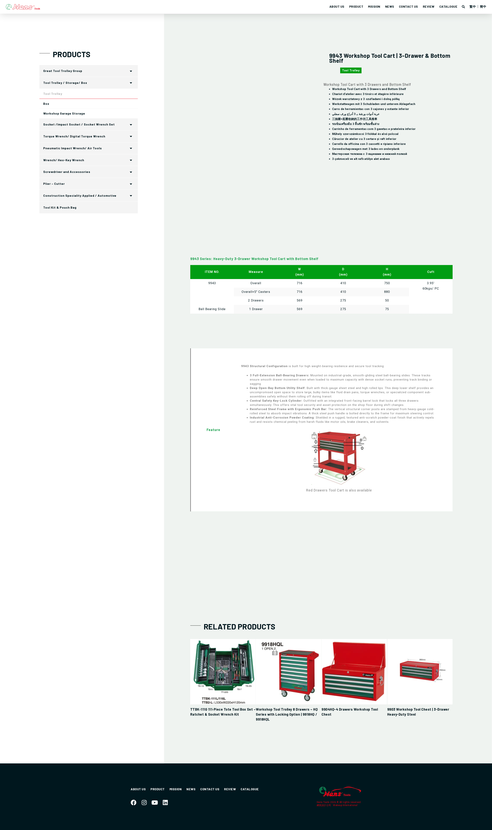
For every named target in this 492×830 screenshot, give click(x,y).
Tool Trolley (351, 70)
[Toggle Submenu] (131, 71)
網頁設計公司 (324, 805)
